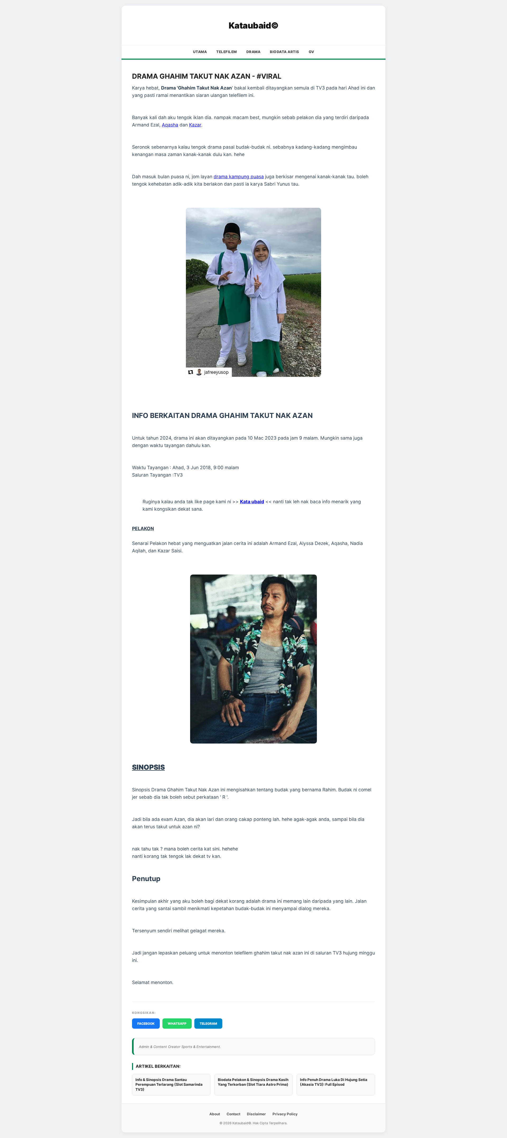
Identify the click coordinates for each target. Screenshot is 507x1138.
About (214, 1114)
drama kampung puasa (239, 176)
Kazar (195, 125)
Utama (200, 52)
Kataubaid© (254, 25)
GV (311, 52)
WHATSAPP (177, 1024)
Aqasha (170, 125)
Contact (233, 1114)
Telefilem (226, 52)
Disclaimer (256, 1114)
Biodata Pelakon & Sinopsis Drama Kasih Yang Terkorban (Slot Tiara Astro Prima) (253, 1082)
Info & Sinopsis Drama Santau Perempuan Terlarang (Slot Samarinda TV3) (169, 1085)
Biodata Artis (284, 52)
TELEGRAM (208, 1024)
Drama (253, 52)
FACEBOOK (145, 1024)
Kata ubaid (252, 501)
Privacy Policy (285, 1114)
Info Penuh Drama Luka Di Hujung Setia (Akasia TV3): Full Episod (333, 1082)
